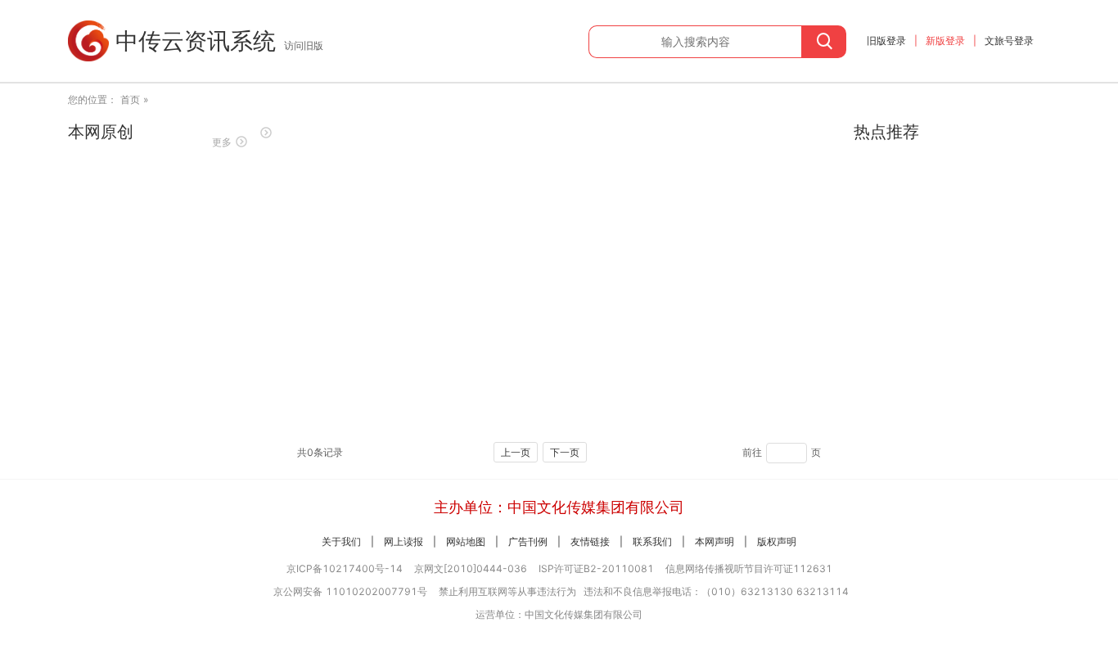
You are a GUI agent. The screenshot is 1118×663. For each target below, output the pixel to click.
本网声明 (714, 541)
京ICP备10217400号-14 (344, 568)
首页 (130, 99)
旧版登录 (886, 40)
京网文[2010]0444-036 (470, 568)
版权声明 (776, 541)
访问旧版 (303, 45)
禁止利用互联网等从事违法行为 (507, 591)
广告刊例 (528, 541)
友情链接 (590, 541)
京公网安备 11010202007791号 (350, 591)
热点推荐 (886, 132)
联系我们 (652, 541)
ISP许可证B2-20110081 (596, 568)
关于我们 (341, 541)
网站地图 (465, 541)
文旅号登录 (1009, 40)
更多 (222, 142)
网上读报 (403, 541)
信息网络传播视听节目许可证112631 (748, 568)
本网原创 (100, 132)
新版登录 (945, 40)
